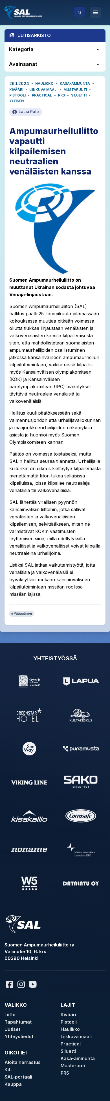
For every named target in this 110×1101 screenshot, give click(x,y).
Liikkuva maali (43, 90)
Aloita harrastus (23, 1062)
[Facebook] (10, 984)
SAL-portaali (18, 1077)
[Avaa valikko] (95, 12)
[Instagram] (21, 984)
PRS (61, 95)
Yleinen (16, 101)
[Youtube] (33, 984)
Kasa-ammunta (75, 83)
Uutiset (12, 1029)
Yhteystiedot (19, 1036)
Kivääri (16, 90)
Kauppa (13, 1084)
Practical (42, 95)
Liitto (10, 1014)
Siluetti (79, 95)
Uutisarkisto (34, 35)
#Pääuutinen (21, 613)
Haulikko (44, 83)
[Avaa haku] (79, 12)
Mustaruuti (75, 90)
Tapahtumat (18, 1022)
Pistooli (17, 95)
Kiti (8, 1069)
